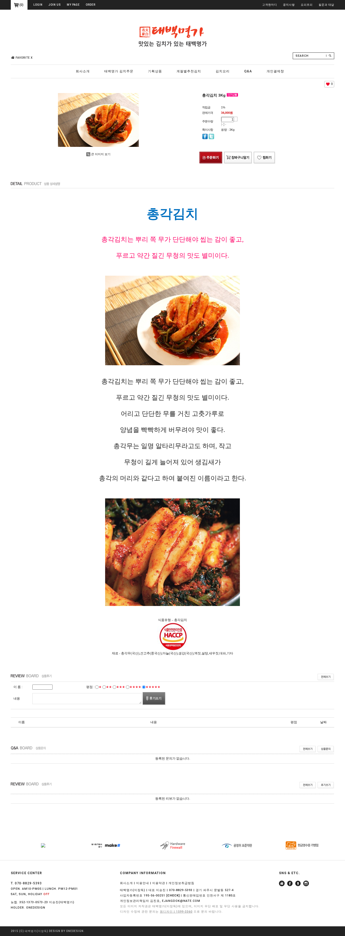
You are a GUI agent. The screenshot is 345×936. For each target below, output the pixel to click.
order (90, 4)
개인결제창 (275, 71)
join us (55, 4)
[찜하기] (264, 153)
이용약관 (158, 883)
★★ (109, 687)
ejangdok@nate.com (181, 901)
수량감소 (224, 126)
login (38, 4)
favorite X (24, 57)
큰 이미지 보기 (101, 154)
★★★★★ (153, 687)
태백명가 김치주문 (118, 71)
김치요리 (223, 71)
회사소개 (83, 71)
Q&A (248, 71)
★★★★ (135, 687)
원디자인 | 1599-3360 (176, 911)
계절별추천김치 (189, 71)
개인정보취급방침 (181, 883)
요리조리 (307, 4)
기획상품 (155, 71)
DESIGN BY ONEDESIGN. (67, 931)
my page (73, 4)
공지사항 (289, 4)
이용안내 (142, 883)
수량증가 (224, 123)
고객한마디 (269, 4)
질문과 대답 (326, 4)
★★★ (120, 687)
